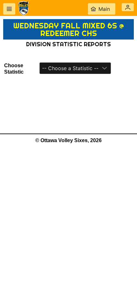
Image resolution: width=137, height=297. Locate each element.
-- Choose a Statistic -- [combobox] (70, 68)
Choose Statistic (14, 69)
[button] (128, 7)
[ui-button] (9, 9)
